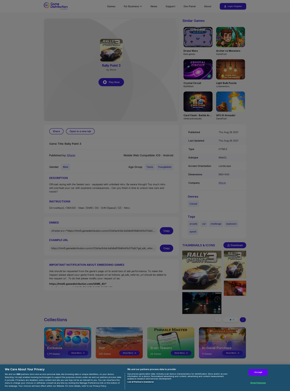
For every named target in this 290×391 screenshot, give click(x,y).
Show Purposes (258, 383)
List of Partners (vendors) (140, 382)
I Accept (258, 372)
